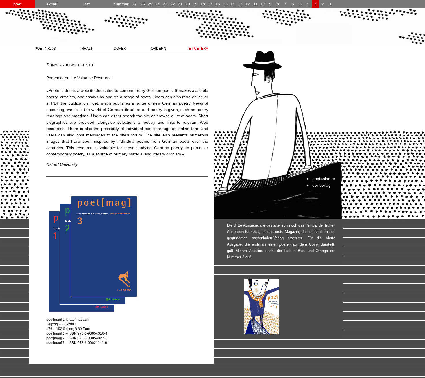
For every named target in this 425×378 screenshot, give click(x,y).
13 (240, 4)
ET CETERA (198, 49)
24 (157, 4)
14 (232, 4)
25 (150, 4)
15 (225, 4)
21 (180, 4)
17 (210, 4)
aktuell (52, 4)
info (87, 4)
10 (262, 4)
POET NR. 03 (45, 49)
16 (217, 4)
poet (17, 4)
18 (202, 4)
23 (165, 4)
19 (195, 4)
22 (172, 4)
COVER (120, 49)
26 (142, 4)
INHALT (86, 49)
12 (247, 4)
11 (255, 4)
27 (125, 4)
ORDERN (158, 49)
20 (187, 4)
